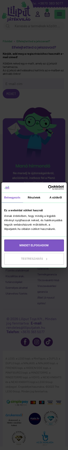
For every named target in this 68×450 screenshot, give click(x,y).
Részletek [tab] (34, 197)
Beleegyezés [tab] (12, 197)
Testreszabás (32, 258)
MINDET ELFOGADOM (34, 245)
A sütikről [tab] (56, 197)
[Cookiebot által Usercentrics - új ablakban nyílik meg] (48, 187)
